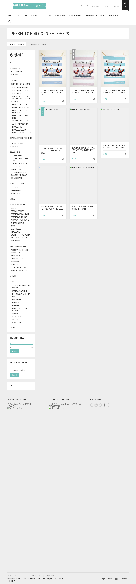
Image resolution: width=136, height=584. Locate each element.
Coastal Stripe (17, 155)
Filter (14, 351)
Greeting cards (17, 258)
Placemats (15, 232)
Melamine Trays (17, 223)
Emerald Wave (16, 169)
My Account (96, 6)
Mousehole (16, 300)
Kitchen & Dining (75, 15)
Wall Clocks (16, 193)
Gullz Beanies (17, 94)
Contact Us (49, 576)
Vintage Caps (15, 276)
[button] (63, 101)
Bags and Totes (16, 68)
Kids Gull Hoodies (19, 130)
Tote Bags (15, 75)
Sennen (15, 314)
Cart (24, 576)
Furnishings (60, 15)
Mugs (13, 226)
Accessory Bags (17, 72)
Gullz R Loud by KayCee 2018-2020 (36, 579)
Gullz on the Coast (19, 175)
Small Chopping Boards (20, 235)
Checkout (107, 6)
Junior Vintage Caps (20, 124)
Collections (46, 15)
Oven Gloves (16, 229)
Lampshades (16, 190)
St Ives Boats (16, 178)
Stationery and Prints (19, 247)
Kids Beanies (17, 127)
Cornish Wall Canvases (95, 15)
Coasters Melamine (19, 217)
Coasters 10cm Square (20, 214)
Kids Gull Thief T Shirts (21, 133)
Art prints (15, 255)
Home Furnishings (17, 184)
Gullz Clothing (31, 15)
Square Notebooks (18, 267)
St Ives (15, 320)
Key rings (15, 261)
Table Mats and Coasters (21, 238)
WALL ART (13, 282)
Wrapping (14, 328)
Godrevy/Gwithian (19, 291)
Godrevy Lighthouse (19, 172)
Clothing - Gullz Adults (20, 84)
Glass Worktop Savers (20, 220)
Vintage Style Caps (20, 96)
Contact (117, 6)
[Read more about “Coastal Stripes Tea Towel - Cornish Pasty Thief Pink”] (94, 99)
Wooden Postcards (19, 270)
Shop (18, 15)
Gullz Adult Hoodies (20, 88)
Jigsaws (13, 199)
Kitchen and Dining (17, 205)
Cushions (14, 187)
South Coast (17, 317)
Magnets (14, 264)
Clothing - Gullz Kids (19, 120)
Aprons (14, 208)
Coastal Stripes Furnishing (21, 138)
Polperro (16, 306)
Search (14, 375)
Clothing (13, 81)
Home (9, 576)
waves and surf (18, 323)
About (9, 15)
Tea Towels (15, 241)
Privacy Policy (36, 576)
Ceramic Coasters (18, 211)
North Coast (17, 303)
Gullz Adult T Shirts (20, 91)
